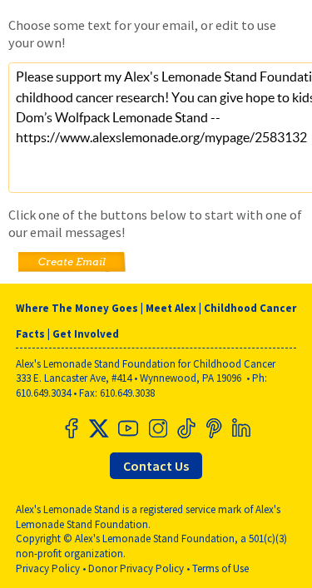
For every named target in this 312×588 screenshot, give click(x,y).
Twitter (99, 428)
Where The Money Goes (77, 308)
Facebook (71, 428)
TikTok (184, 428)
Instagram (156, 428)
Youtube (128, 428)
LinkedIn (241, 428)
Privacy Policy (48, 568)
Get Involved (85, 334)
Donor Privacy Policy (136, 568)
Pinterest (213, 428)
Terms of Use (220, 568)
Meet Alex (171, 308)
